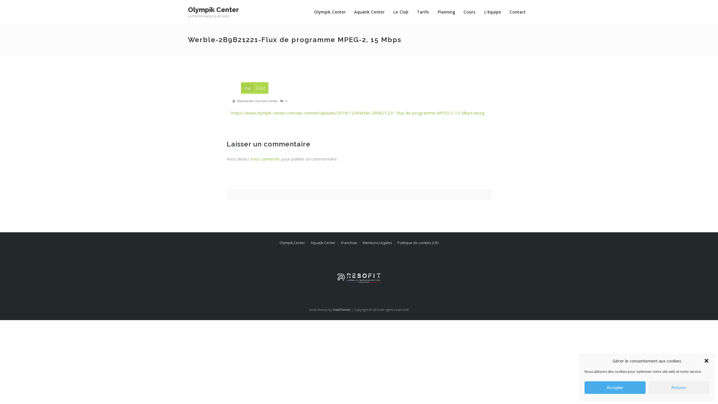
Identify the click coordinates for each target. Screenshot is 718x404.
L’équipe (453, 36)
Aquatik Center (331, 36)
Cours (431, 36)
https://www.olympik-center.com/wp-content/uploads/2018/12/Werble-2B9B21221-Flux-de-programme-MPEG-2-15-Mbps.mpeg (358, 145)
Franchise (349, 275)
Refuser (678, 387)
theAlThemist (341, 342)
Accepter (615, 387)
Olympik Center (291, 36)
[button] (706, 361)
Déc (255, 120)
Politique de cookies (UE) (417, 275)
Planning (407, 36)
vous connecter (265, 191)
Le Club (362, 36)
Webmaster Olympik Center (257, 133)
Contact (479, 36)
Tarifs (384, 36)
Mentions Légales (377, 275)
